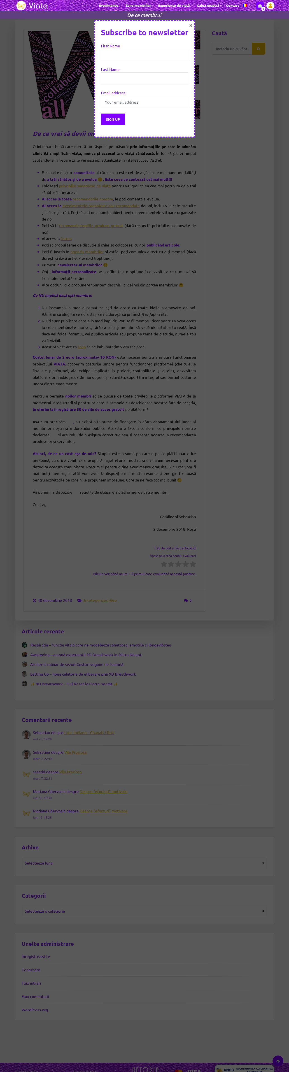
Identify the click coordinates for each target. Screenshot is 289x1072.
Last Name (110, 69)
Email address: (113, 92)
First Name (110, 45)
